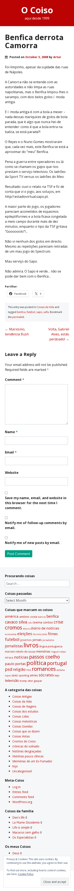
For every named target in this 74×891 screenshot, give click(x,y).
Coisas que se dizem (26, 731)
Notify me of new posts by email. (32, 542)
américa (11, 616)
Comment (14, 379)
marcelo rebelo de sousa (20, 651)
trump (23, 680)
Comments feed (23, 797)
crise (58, 622)
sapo (39, 312)
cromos (13, 627)
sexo (15, 675)
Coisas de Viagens (24, 706)
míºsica (9, 657)
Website (11, 472)
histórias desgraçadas (26, 751)
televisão (12, 680)
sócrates (46, 674)
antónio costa (28, 616)
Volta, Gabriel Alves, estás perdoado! (58, 334)
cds (30, 622)
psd (8, 669)
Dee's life (18, 817)
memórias (43, 651)
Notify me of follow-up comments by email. (36, 525)
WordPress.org (22, 802)
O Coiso (37, 10)
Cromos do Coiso (24, 741)
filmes (53, 633)
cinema (37, 622)
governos (26, 640)
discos (26, 628)
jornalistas (14, 645)
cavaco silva (16, 622)
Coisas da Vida (45, 307)
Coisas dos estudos (25, 711)
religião (19, 669)
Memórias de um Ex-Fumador (32, 761)
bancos (42, 616)
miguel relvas (58, 651)
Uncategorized (22, 771)
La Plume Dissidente (26, 822)
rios (28, 669)
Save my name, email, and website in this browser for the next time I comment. (35, 503)
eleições (24, 633)
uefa (46, 312)
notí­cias (21, 657)
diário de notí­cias (45, 628)
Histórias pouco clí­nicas (28, 756)
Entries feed (20, 792)
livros (31, 645)
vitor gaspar (35, 681)
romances (44, 668)
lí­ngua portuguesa (50, 646)
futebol (31, 312)
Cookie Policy (26, 874)
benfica (21, 312)
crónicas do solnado (25, 746)
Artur (57, 57)
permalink (18, 317)
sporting (24, 675)
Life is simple (21, 827)
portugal (57, 663)
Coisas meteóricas (24, 721)
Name (11, 432)
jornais (37, 640)
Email (11, 452)
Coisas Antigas (22, 696)
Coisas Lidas (20, 716)
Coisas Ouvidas (22, 726)
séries (34, 675)
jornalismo (48, 640)
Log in (16, 787)
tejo (57, 675)
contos (48, 622)
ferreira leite (40, 634)
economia (10, 634)
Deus (15, 853)
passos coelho (44, 656)
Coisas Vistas (21, 736)
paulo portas (15, 663)
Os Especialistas (23, 837)
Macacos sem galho (25, 832)
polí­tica (36, 663)
